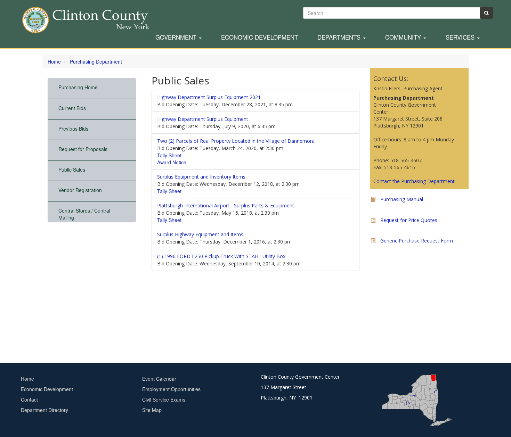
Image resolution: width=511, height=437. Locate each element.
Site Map (152, 409)
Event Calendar (159, 378)
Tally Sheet (169, 155)
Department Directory (44, 409)
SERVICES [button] (461, 37)
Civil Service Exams (163, 399)
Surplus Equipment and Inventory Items (201, 176)
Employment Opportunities (171, 389)
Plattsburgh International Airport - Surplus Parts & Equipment (225, 205)
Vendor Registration (80, 190)
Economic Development (259, 37)
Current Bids (72, 108)
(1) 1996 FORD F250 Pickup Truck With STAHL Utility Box (221, 256)
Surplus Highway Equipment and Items (200, 234)
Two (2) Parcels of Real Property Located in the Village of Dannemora (236, 141)
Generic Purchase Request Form (416, 240)
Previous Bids (73, 128)
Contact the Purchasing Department (414, 181)
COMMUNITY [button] (404, 37)
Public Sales (71, 169)
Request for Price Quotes (408, 220)
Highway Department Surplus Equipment (202, 119)
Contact (29, 399)
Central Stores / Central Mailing (84, 214)
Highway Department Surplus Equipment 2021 (209, 97)
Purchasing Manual (401, 199)
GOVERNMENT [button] (176, 37)
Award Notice (171, 162)
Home (54, 61)
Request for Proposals (82, 149)
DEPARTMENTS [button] (339, 37)
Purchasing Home (78, 87)
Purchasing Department (96, 61)
